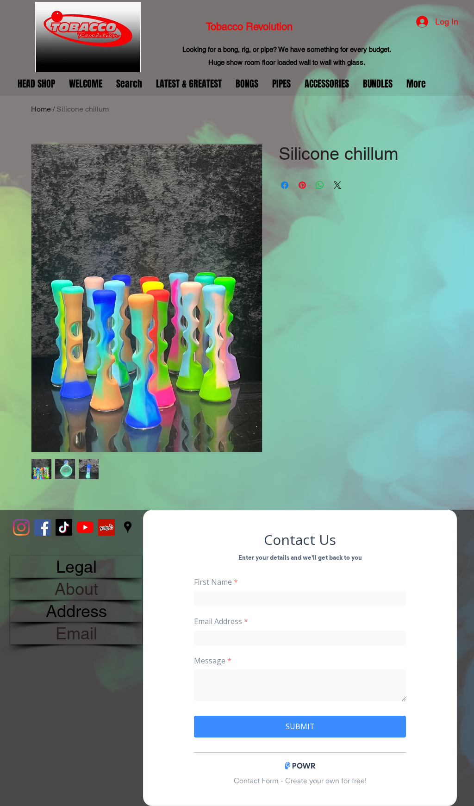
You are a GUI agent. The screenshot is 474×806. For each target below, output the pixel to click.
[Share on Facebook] (284, 185)
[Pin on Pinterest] (302, 185)
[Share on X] (337, 185)
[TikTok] (64, 527)
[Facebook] (42, 527)
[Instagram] (21, 527)
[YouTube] (85, 527)
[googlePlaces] (127, 527)
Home (41, 109)
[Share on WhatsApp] (319, 185)
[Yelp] (106, 527)
